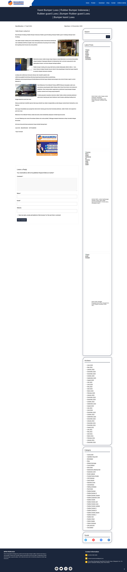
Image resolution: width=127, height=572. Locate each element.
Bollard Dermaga (91, 463)
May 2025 (89, 386)
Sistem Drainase (91, 523)
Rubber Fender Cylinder (93, 506)
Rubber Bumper (91, 491)
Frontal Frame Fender (93, 476)
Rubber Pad (90, 516)
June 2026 (90, 365)
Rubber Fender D (91, 508)
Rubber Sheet (91, 519)
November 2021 (91, 425)
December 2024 (91, 397)
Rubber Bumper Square (93, 495)
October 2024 (90, 401)
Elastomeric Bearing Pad (93, 469)
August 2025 (90, 380)
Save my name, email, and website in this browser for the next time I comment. (40, 215)
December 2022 (91, 418)
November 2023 (91, 412)
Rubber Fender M (92, 510)
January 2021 (90, 440)
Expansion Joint (91, 471)
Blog (88, 461)
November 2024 (91, 399)
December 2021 (91, 423)
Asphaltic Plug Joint (92, 456)
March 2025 (90, 391)
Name (19, 193)
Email (19, 200)
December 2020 (91, 442)
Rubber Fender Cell (92, 501)
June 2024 (90, 410)
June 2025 (90, 384)
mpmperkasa (90, 484)
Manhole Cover (91, 482)
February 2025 (91, 393)
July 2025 (89, 382)
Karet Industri (90, 480)
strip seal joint (90, 525)
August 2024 (90, 406)
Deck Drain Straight (97, 301)
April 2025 (90, 388)
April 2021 (90, 433)
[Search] (108, 36)
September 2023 (91, 416)
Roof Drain (90, 489)
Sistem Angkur (91, 521)
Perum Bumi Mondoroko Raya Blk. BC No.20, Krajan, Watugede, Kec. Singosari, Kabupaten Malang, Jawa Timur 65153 (105, 562)
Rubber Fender (91, 499)
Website (19, 207)
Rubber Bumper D (92, 493)
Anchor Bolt (90, 454)
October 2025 (90, 375)
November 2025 (91, 373)
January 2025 (90, 395)
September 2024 (91, 403)
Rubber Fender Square (93, 512)
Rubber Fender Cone (92, 504)
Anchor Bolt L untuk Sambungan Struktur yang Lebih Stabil (100, 200)
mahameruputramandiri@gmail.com (96, 558)
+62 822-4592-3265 (92, 555)
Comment (20, 176)
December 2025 (91, 371)
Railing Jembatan (91, 486)
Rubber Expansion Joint (93, 497)
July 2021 (89, 429)
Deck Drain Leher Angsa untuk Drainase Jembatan (100, 97)
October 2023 (90, 414)
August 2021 (90, 427)
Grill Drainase (90, 478)
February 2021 (91, 438)
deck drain (90, 467)
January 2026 (90, 369)
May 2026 (89, 367)
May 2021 (89, 431)
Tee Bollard (90, 527)
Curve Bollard (90, 465)
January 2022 (90, 421)
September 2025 (91, 378)
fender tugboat (91, 474)
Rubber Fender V (91, 514)
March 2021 (90, 436)
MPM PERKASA (9, 551)
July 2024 (89, 408)
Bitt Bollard (90, 459)
